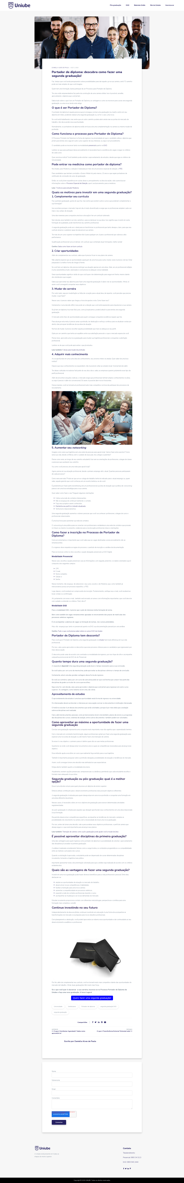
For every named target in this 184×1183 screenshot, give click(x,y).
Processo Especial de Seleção (77, 183)
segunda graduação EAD (108, 1006)
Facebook (123, 1168)
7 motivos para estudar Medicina (67, 188)
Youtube (128, 1168)
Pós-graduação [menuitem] (115, 5)
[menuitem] (77, 1149)
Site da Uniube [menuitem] (155, 5)
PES (120, 169)
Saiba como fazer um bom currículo (70, 246)
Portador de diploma (88, 1006)
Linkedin (130, 1168)
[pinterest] (102, 1022)
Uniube (101, 640)
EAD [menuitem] (127, 5)
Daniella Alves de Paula (60, 68)
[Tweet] (96, 1022)
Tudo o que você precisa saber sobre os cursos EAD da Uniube (80, 631)
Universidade (58, 1006)
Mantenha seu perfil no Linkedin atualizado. (71, 506)
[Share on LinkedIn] (99, 1022)
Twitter (126, 1168)
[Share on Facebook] (92, 1022)
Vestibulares (72, 1006)
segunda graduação (60, 1012)
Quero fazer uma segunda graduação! (92, 998)
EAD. (105, 145)
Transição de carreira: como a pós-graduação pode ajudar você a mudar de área (90, 832)
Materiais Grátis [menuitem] (139, 5)
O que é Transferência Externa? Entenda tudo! (114, 1031)
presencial (92, 145)
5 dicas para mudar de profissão (73, 350)
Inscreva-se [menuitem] (170, 5)
